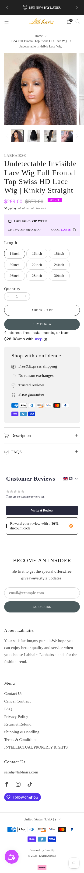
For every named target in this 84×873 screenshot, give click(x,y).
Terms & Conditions (20, 739)
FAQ (8, 709)
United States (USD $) (40, 819)
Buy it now (42, 324)
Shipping (10, 208)
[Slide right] (76, 136)
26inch (15, 276)
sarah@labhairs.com (21, 772)
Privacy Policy (16, 716)
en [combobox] (71, 478)
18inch (59, 253)
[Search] (77, 21)
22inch (37, 265)
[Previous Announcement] (7, 7)
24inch (59, 265)
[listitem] (42, 7)
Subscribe (42, 607)
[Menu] (6, 21)
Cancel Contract (17, 701)
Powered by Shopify (42, 850)
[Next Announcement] (77, 7)
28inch (37, 276)
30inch (59, 276)
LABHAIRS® (15, 156)
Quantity (12, 289)
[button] (42, 510)
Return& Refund (18, 724)
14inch (15, 253)
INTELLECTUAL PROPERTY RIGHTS (36, 747)
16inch (37, 253)
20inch (15, 265)
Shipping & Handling (21, 732)
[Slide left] (8, 136)
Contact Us (13, 693)
